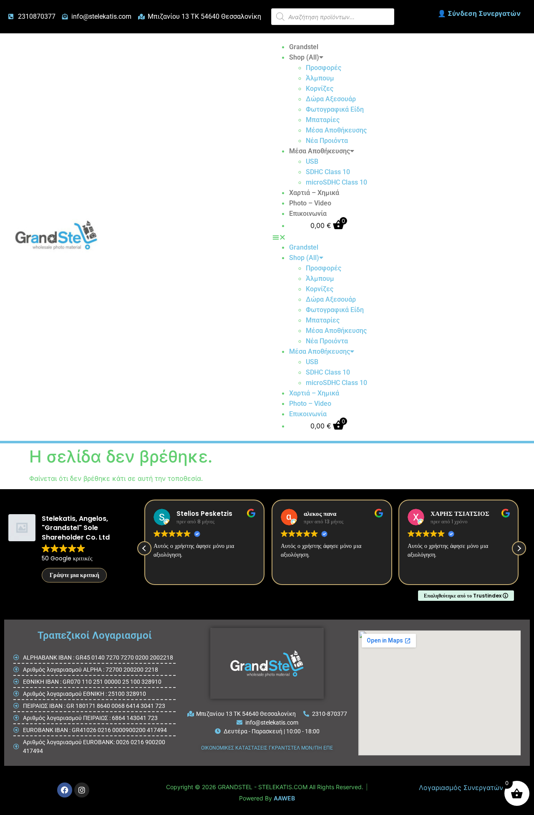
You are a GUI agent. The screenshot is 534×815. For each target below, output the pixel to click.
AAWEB (284, 798)
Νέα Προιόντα (327, 141)
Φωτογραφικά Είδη (335, 109)
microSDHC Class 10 (336, 182)
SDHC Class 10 (328, 172)
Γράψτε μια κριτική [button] (74, 575)
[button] (319, 237)
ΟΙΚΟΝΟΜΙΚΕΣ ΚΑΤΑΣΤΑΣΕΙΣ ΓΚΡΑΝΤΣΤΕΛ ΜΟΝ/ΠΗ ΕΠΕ (267, 748)
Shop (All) (304, 57)
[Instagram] (81, 790)
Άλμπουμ (320, 78)
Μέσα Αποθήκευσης (336, 130)
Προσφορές (323, 68)
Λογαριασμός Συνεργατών (461, 787)
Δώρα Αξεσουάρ (331, 99)
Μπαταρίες (323, 120)
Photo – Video (310, 203)
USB (312, 161)
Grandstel (303, 47)
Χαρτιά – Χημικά (314, 193)
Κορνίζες (319, 88)
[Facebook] (64, 790)
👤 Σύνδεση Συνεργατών (479, 13)
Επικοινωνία (308, 214)
